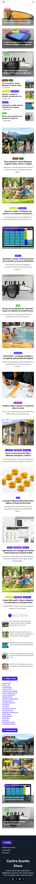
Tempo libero (15, 91)
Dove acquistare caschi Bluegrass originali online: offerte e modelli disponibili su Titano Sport (12, 86)
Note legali (5, 853)
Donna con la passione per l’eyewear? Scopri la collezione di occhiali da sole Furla (17, 73)
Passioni (5, 80)
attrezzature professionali (10, 699)
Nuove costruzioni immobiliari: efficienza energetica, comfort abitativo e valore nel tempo (18, 455)
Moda (6, 54)
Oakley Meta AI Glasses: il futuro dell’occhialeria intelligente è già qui (16, 22)
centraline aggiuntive (8, 702)
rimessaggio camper (8, 722)
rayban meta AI (7, 689)
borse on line (6, 685)
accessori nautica (7, 701)
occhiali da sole (7, 687)
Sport (10, 80)
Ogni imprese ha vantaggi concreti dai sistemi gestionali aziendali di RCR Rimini (18, 552)
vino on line (5, 706)
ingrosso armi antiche (9, 724)
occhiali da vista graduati (9, 691)
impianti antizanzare (8, 695)
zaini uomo (5, 720)
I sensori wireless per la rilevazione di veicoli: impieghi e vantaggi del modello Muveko (17, 44)
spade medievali (7, 716)
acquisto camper (7, 697)
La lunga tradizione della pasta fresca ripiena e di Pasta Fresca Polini (18, 502)
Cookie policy (6, 850)
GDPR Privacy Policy (8, 847)
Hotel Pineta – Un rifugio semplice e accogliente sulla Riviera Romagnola (18, 357)
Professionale (24, 31)
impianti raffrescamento (9, 693)
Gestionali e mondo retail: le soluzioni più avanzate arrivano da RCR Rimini (12, 107)
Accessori (7, 9)
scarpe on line (6, 683)
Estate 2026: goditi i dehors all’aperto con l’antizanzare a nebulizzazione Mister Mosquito (18, 602)
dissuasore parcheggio (9, 708)
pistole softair (6, 714)
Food (18, 497)
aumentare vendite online (10, 712)
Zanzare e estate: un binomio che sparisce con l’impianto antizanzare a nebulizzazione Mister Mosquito (18, 213)
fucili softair (6, 718)
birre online (5, 704)
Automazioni (15, 31)
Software (5, 102)
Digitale (10, 547)
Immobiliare (9, 450)
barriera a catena (7, 710)
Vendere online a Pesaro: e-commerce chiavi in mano (18, 407)
